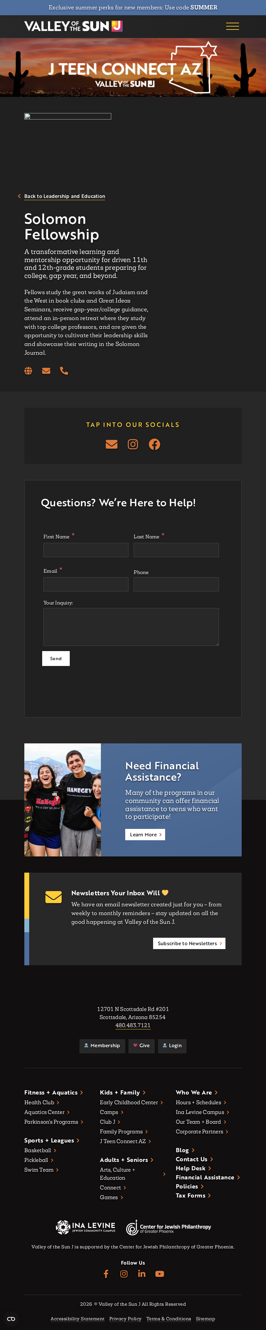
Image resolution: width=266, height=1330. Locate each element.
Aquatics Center (44, 1112)
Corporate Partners (200, 1131)
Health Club (39, 1102)
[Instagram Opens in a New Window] (133, 445)
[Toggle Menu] (232, 26)
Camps (109, 1112)
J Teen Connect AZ (123, 1141)
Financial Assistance (205, 1177)
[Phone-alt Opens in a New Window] (64, 371)
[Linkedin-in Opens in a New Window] (142, 1274)
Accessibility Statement (78, 1319)
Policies (187, 1186)
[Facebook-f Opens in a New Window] (106, 1274)
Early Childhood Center (129, 1102)
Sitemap (205, 1319)
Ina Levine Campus (200, 1112)
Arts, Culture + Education (117, 1173)
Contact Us (192, 1159)
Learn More (143, 834)
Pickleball (36, 1160)
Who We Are (194, 1092)
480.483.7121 (133, 1025)
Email (50, 571)
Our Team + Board (198, 1121)
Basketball (37, 1150)
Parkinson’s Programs (51, 1121)
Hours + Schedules (198, 1102)
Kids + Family (120, 1092)
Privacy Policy (125, 1319)
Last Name (146, 536)
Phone (141, 572)
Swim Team (39, 1169)
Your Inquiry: (58, 603)
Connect (110, 1187)
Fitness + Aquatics (51, 1092)
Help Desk (191, 1168)
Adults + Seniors (124, 1160)
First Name (56, 536)
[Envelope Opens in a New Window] (46, 371)
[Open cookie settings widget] (11, 1319)
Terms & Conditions (168, 1319)
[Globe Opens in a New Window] (28, 371)
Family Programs (121, 1131)
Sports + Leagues (49, 1140)
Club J (107, 1121)
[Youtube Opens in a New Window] (160, 1274)
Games (109, 1197)
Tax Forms (191, 1195)
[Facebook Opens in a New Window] (154, 445)
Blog (182, 1150)
